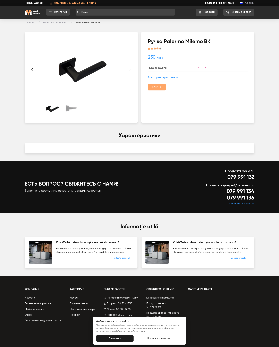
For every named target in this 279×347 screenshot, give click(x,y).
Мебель (74, 298)
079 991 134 (240, 191)
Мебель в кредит (34, 309)
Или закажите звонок (239, 204)
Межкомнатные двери (82, 309)
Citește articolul (122, 258)
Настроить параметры (158, 338)
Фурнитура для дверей (55, 22)
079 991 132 (240, 177)
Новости (30, 298)
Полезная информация (219, 3)
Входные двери (79, 303)
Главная (30, 22)
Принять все (115, 338)
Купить (156, 87)
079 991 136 (240, 198)
